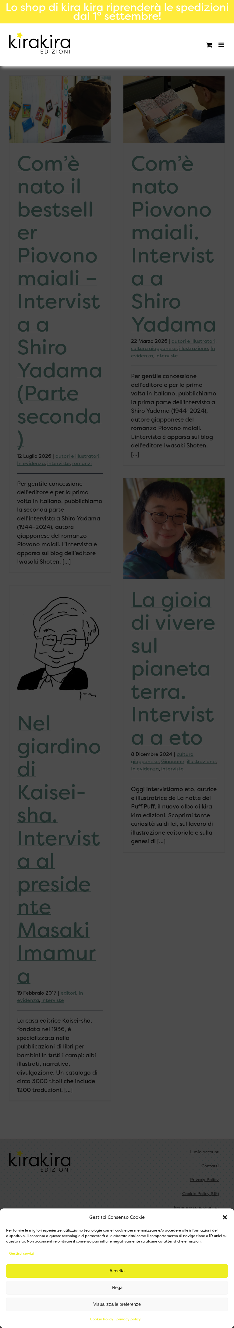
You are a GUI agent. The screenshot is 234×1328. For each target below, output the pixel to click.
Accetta (117, 1270)
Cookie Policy (101, 1319)
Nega (117, 1287)
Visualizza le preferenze (117, 1304)
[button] (225, 1217)
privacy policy (128, 1319)
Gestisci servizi (21, 1253)
